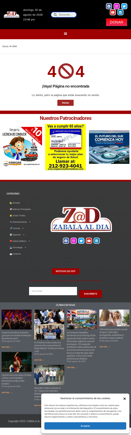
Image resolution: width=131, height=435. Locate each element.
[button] (124, 398)
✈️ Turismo (15, 228)
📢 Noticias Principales (20, 209)
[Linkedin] (120, 12)
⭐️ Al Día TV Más (17, 215)
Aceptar (85, 425)
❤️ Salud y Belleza (18, 241)
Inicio (5, 46)
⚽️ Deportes (15, 235)
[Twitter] (124, 6)
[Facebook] (109, 6)
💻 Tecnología (16, 247)
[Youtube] (113, 12)
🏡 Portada (15, 203)
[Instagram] (117, 6)
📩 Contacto (15, 254)
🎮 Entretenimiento (18, 222)
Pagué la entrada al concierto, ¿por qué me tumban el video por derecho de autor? (16, 335)
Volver (65, 102)
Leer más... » (7, 347)
